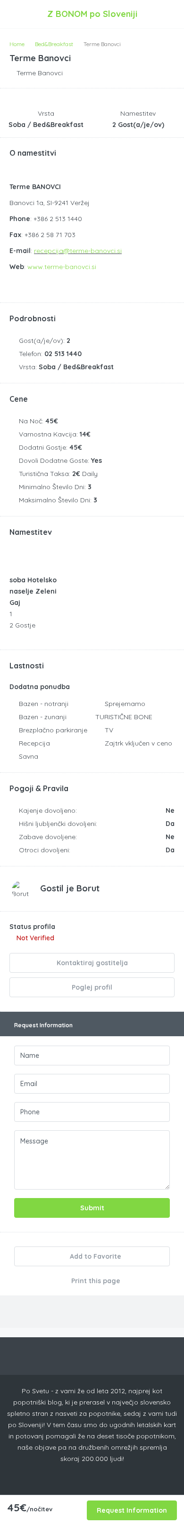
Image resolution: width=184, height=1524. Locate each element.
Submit (92, 1208)
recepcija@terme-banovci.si (78, 250)
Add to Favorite (94, 1256)
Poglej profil (92, 987)
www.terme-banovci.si (61, 266)
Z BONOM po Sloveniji (92, 13)
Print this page (94, 1281)
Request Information (132, 1510)
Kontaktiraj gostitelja (92, 963)
